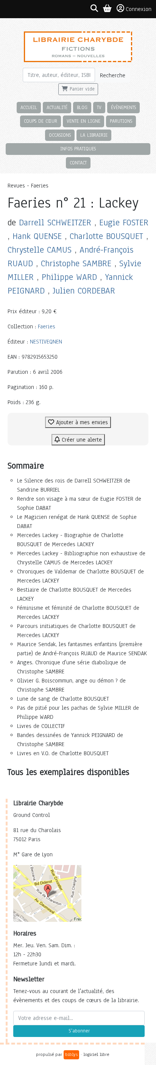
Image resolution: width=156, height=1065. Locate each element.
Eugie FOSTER (123, 222)
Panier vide (81, 89)
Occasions (60, 135)
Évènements (123, 107)
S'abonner (79, 1031)
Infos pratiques (78, 148)
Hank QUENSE (37, 236)
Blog (82, 107)
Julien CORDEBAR (84, 291)
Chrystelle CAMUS (40, 250)
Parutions (121, 121)
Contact (78, 162)
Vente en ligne (83, 121)
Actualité (57, 107)
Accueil (28, 107)
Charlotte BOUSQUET (106, 236)
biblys (71, 1054)
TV (99, 107)
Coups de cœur (40, 121)
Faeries (46, 326)
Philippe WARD (69, 277)
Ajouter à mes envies (81, 422)
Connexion (138, 9)
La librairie (94, 135)
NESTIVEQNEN (46, 341)
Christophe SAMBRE (76, 263)
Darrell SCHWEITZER (55, 222)
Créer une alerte (81, 439)
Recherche (112, 75)
